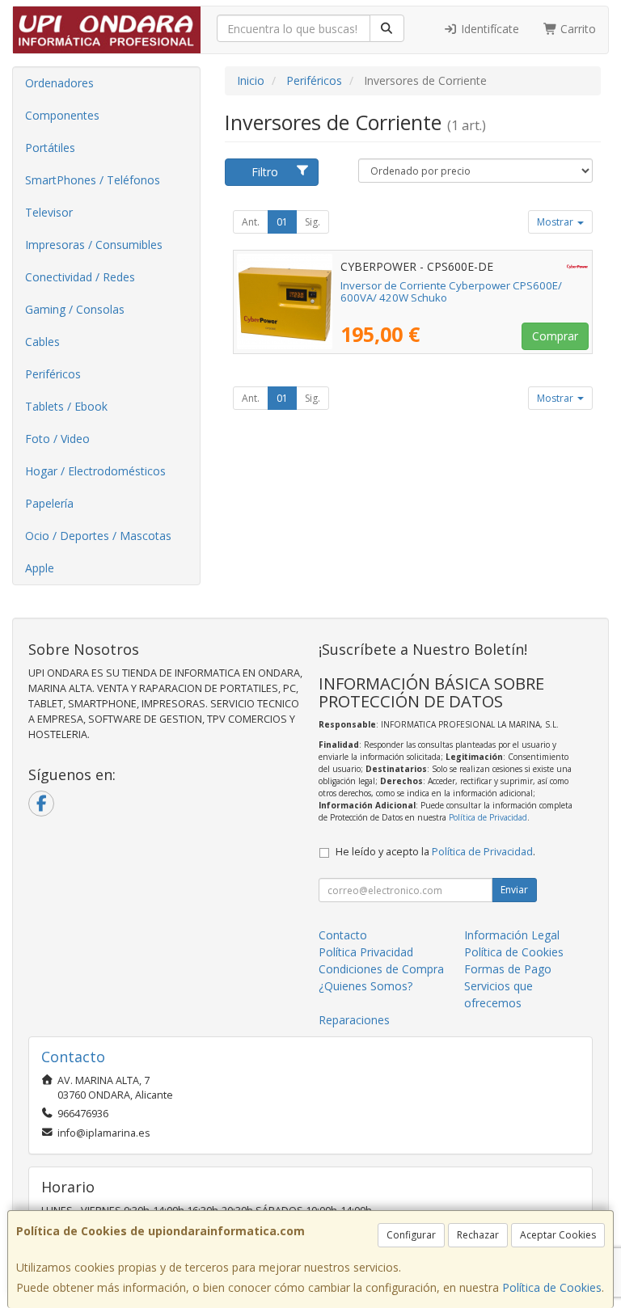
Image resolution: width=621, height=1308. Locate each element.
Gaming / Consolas (75, 309)
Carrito (576, 28)
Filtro (264, 171)
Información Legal (512, 935)
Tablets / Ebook (66, 406)
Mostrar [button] (556, 222)
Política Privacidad (366, 952)
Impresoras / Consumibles (94, 244)
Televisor (49, 212)
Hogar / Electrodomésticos (95, 471)
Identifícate (488, 28)
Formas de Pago (507, 969)
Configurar (411, 1235)
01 (282, 222)
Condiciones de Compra (381, 969)
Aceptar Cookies (558, 1235)
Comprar (555, 336)
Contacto (343, 935)
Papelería (49, 503)
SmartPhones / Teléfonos (92, 180)
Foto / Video (57, 438)
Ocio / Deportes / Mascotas (98, 535)
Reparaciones (354, 1019)
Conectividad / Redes (80, 277)
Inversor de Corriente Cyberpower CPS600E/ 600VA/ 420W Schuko (451, 291)
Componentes (62, 115)
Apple (39, 568)
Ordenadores (59, 83)
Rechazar (478, 1235)
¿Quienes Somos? (365, 986)
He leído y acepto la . (435, 852)
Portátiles (50, 147)
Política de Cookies (552, 1287)
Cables (42, 341)
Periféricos (53, 374)
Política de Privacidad (488, 817)
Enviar (514, 890)
